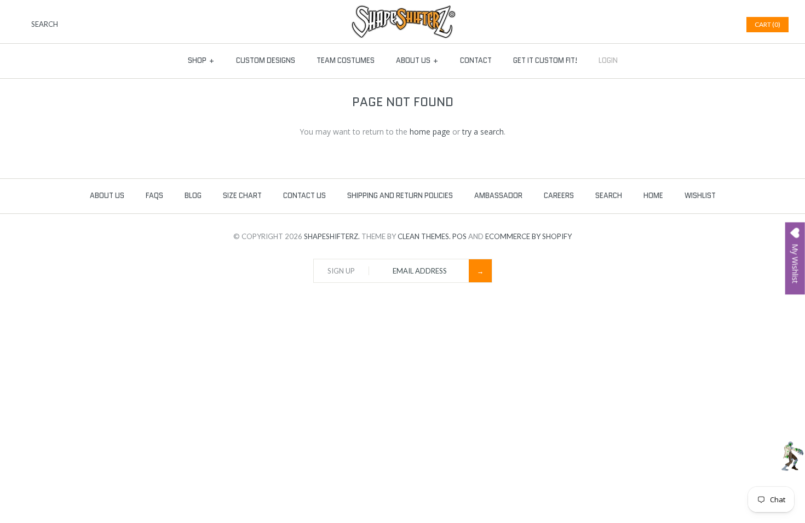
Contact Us (304, 195)
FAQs (154, 195)
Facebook (681, 25)
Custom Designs (265, 60)
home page (430, 131)
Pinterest (709, 25)
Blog (193, 195)
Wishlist (700, 195)
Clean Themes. (424, 236)
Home (653, 195)
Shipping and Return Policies (400, 195)
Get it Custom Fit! (545, 60)
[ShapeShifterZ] (403, 10)
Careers (559, 195)
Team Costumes (346, 60)
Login (608, 60)
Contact (476, 60)
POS (459, 236)
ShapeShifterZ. (332, 236)
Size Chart (242, 195)
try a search (483, 131)
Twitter (695, 25)
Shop (201, 60)
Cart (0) (767, 24)
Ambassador (498, 195)
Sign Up (341, 270)
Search (608, 195)
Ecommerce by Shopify (528, 236)
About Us (417, 60)
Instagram (722, 25)
